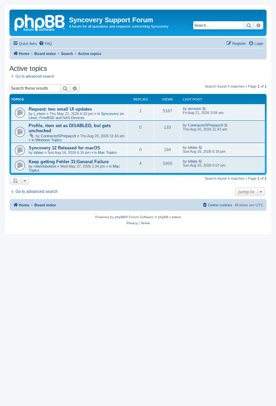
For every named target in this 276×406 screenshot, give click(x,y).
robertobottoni (45, 166)
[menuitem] (45, 43)
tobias (38, 152)
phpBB (120, 217)
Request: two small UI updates (60, 109)
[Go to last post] (204, 109)
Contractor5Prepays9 (58, 136)
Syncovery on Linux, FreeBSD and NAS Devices (76, 116)
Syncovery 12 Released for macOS (64, 147)
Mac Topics (107, 152)
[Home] (40, 22)
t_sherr (39, 114)
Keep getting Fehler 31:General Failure (69, 161)
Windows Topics (48, 140)
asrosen (194, 109)
